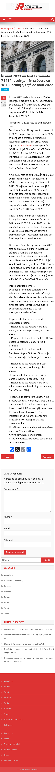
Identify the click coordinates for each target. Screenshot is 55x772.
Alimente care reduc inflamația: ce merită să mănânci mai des (27, 636)
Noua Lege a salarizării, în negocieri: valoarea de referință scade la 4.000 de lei (28, 659)
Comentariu (11, 489)
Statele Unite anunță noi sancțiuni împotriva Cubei (25, 643)
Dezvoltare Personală (13, 580)
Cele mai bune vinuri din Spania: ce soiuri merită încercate (28, 629)
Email (8, 528)
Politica (7, 597)
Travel (6, 613)
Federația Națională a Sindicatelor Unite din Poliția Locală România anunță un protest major (9, 456)
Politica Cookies (10, 749)
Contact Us (8, 733)
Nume (8, 517)
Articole (7, 738)
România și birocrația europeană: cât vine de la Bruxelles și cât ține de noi (29, 651)
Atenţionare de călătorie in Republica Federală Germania (48, 456)
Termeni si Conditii (12, 744)
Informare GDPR (11, 760)
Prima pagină (8, 28)
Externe (7, 586)
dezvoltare (26, 145)
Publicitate (8, 724)
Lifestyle (7, 591)
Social (21, 28)
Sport (6, 608)
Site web (8, 540)
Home (6, 755)
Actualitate (8, 575)
